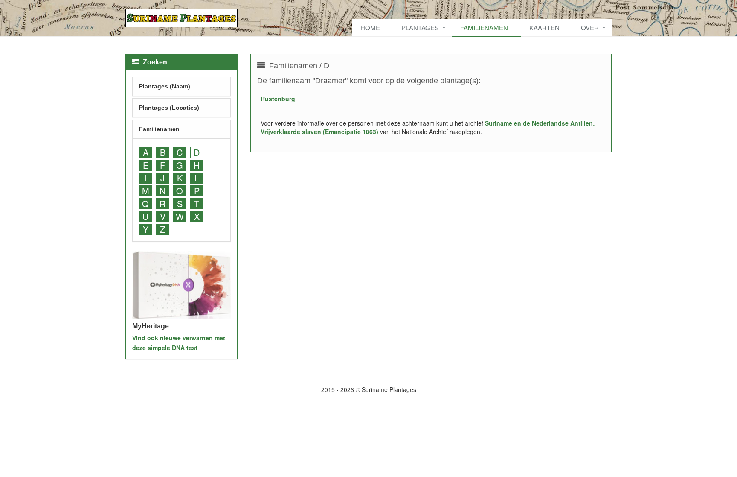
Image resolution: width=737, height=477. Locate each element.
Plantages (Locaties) (169, 107)
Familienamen (484, 27)
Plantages (420, 27)
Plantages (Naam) (164, 86)
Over (590, 27)
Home (370, 27)
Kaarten (544, 27)
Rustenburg (278, 98)
